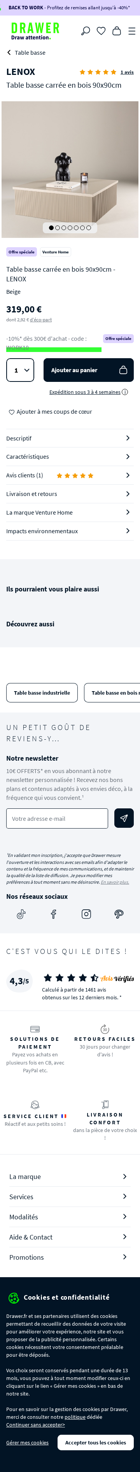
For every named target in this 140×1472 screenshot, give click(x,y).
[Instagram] (86, 914)
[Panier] (116, 30)
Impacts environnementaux (42, 531)
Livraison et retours (31, 494)
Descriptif (19, 438)
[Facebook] (53, 914)
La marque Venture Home (39, 512)
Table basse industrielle (42, 692)
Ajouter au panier (74, 370)
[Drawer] (35, 31)
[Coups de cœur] (101, 30)
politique (75, 1416)
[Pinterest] (119, 914)
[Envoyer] (124, 818)
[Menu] (132, 30)
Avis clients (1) (24, 475)
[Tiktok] (21, 914)
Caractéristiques (27, 456)
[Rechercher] (85, 31)
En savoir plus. (115, 882)
